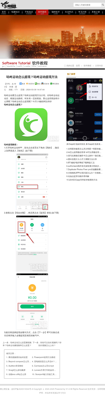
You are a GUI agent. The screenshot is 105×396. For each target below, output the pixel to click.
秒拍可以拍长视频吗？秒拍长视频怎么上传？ (49, 344)
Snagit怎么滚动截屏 (16, 370)
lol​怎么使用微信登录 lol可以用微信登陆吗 (85, 152)
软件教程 (87, 65)
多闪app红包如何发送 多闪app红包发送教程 (85, 144)
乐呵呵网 (9, 5)
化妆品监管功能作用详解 (78, 176)
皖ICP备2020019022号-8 (22, 389)
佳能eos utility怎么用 (17, 374)
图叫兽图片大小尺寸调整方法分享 (82, 159)
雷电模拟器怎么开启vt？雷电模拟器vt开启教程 (54, 361)
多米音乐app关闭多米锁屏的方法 (83, 179)
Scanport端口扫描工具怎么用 (47, 374)
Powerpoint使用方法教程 (44, 357)
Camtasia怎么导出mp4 (44, 365)
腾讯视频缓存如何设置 (18, 357)
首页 (78, 65)
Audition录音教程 (15, 365)
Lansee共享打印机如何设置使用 (48, 370)
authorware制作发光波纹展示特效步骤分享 (86, 166)
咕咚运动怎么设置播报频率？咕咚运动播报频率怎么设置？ (17, 344)
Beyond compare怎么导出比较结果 (23, 361)
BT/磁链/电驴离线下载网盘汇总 (81, 162)
